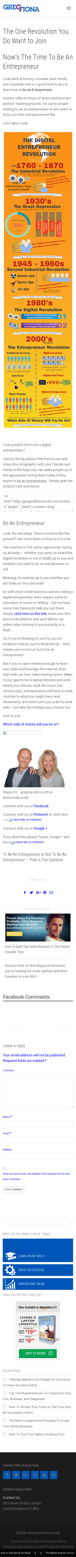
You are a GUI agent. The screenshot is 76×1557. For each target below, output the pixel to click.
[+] (38, 927)
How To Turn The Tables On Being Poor (37, 1434)
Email (6, 1133)
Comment (8, 1070)
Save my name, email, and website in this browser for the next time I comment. (36, 1176)
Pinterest (41, 814)
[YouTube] (44, 1475)
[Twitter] (16, 1475)
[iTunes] (53, 1475)
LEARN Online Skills (31, 1256)
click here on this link (30, 614)
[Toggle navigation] (69, 8)
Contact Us (11, 1498)
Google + (40, 828)
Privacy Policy (55, 1541)
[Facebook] (7, 1475)
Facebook (41, 806)
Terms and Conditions (27, 1541)
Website (7, 1149)
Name (6, 1117)
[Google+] (25, 1475)
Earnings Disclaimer (18, 1547)
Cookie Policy (44, 1547)
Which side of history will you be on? (31, 724)
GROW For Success (31, 1270)
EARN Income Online (31, 1284)
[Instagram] (35, 1475)
